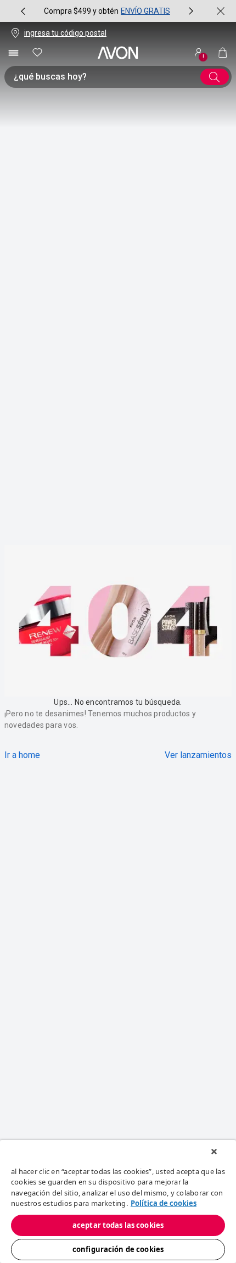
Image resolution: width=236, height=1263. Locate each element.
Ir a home (22, 755)
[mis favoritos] (37, 53)
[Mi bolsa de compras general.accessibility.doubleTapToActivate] (223, 53)
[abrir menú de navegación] (13, 53)
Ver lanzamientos (198, 755)
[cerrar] (220, 11)
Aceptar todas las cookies (118, 1225)
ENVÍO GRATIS (145, 11)
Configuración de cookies (118, 1249)
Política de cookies (163, 1203)
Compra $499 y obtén (81, 11)
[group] (107, 10)
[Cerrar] (214, 1151)
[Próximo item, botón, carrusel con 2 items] (191, 11)
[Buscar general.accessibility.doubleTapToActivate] (214, 77)
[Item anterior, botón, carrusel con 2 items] (23, 11)
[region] (118, 1201)
